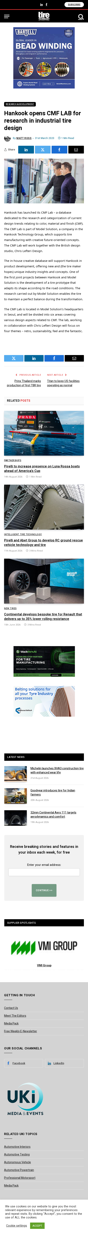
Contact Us (11, 1008)
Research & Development (20, 104)
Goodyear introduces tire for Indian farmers (52, 792)
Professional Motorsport (19, 1178)
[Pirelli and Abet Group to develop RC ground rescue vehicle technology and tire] (44, 507)
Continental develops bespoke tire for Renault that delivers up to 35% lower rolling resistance (43, 616)
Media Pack (11, 1023)
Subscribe (74, 4)
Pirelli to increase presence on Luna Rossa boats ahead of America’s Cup (42, 468)
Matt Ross (24, 138)
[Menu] (6, 16)
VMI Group (44, 965)
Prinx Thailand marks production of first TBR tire (24, 383)
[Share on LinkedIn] (26, 150)
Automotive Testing (17, 1154)
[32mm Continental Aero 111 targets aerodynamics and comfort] (15, 818)
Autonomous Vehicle (17, 1162)
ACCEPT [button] (37, 1226)
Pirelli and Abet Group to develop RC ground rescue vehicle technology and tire (43, 542)
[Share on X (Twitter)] (43, 150)
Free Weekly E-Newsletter (20, 1031)
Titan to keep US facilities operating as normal (63, 383)
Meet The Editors (15, 1016)
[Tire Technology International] (44, 16)
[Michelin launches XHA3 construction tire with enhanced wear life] (15, 774)
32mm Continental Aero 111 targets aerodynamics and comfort (53, 814)
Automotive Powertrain (19, 1170)
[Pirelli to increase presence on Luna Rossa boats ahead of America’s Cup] (44, 433)
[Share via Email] (76, 150)
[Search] (80, 16)
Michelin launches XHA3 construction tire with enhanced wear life (57, 770)
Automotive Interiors (17, 1147)
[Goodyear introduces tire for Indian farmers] (15, 796)
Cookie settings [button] (16, 1226)
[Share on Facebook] (59, 150)
